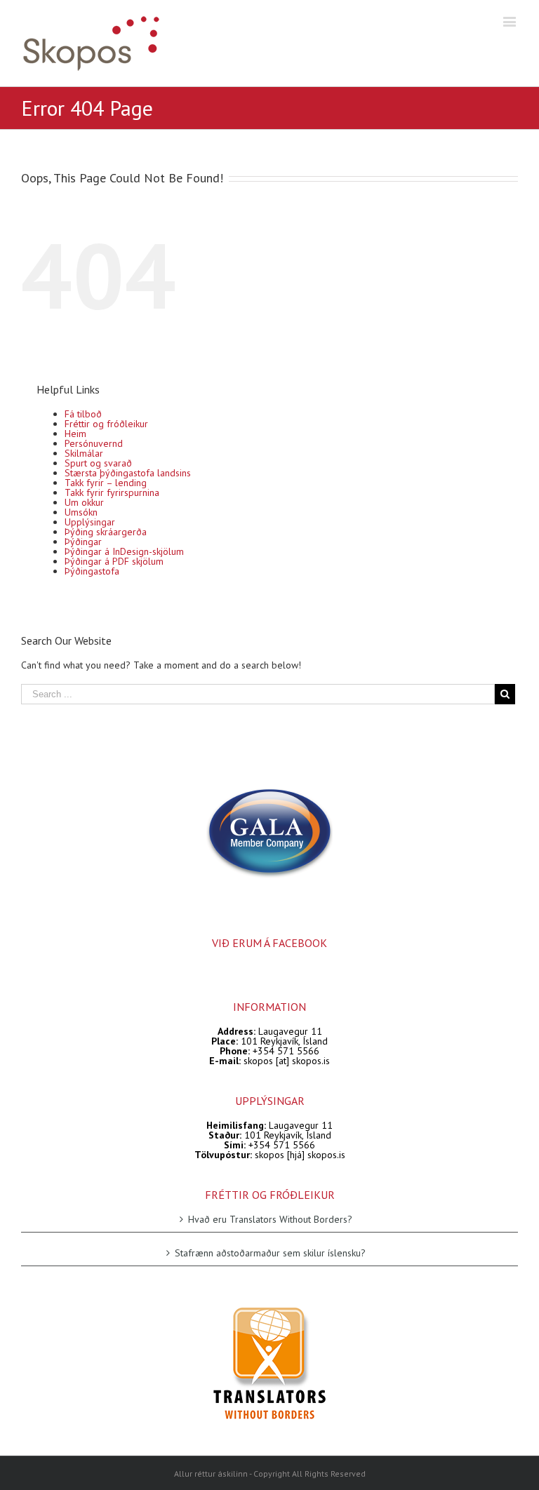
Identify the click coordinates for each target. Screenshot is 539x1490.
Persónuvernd (94, 443)
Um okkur (84, 502)
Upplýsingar (90, 522)
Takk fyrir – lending (106, 482)
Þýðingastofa (92, 571)
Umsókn (81, 512)
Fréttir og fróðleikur (106, 423)
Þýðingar (83, 541)
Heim (75, 433)
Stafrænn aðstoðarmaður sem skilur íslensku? (270, 1253)
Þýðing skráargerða (106, 531)
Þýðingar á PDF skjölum (114, 561)
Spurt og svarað (98, 463)
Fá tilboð (83, 414)
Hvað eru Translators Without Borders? (270, 1219)
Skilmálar (84, 453)
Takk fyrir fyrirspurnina (112, 492)
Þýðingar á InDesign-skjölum (124, 551)
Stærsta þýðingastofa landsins (128, 473)
